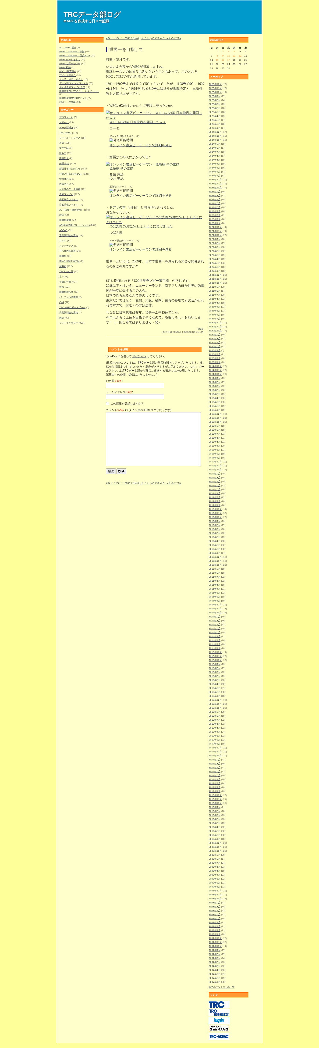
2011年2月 (214, 787)
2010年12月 (215, 795)
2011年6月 (214, 771)
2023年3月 (214, 215)
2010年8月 (214, 811)
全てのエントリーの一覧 (221, 987)
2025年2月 (214, 124)
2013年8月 (214, 668)
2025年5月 (214, 112)
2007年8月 (214, 954)
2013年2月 (214, 692)
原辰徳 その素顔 (121, 168)
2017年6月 (214, 485)
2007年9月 (214, 950)
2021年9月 (214, 287)
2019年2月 (214, 406)
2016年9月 (214, 521)
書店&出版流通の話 (69, 261)
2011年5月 (214, 775)
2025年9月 (214, 96)
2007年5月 (214, 966)
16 (223, 60)
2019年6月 (214, 390)
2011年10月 (215, 755)
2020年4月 (214, 350)
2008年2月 (214, 930)
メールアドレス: (119, 392)
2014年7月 (214, 624)
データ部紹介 (66, 127)
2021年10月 (215, 283)
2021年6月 (214, 298)
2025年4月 (214, 116)
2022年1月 (214, 271)
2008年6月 (214, 914)
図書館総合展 (66, 292)
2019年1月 (214, 410)
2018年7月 (214, 434)
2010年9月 (214, 807)
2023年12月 (215, 179)
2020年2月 (214, 358)
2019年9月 (214, 378)
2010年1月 (214, 839)
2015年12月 (215, 557)
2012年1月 (214, 743)
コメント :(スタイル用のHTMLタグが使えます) (138, 410)
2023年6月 (214, 203)
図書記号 (64, 158)
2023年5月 (214, 207)
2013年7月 (214, 672)
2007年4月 (214, 970)
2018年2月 (214, 453)
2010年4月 (214, 827)
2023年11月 (215, 183)
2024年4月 (214, 163)
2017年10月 (215, 469)
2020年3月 (214, 354)
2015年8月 (214, 573)
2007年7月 (214, 958)
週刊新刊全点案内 (68, 235)
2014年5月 (214, 632)
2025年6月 (214, 108)
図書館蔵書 (65, 220)
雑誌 (61, 215)
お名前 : (114, 381)
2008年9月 (214, 902)
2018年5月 (214, 441)
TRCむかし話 (66, 271)
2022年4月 (214, 259)
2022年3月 (214, 263)
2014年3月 (214, 640)
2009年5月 (214, 870)
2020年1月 (214, 362)
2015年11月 (215, 561)
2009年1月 (214, 886)
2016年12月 (215, 509)
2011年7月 (214, 767)
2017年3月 (214, 497)
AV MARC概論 (67, 47)
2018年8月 (214, 430)
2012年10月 (215, 708)
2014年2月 (214, 644)
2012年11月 (215, 704)
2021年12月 (215, 275)
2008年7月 (214, 910)
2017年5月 (214, 489)
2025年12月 (215, 84)
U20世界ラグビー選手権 (151, 281)
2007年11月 (215, 942)
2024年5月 (214, 159)
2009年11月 (215, 847)
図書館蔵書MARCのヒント (73, 98)
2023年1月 (214, 223)
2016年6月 (214, 533)
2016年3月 (214, 545)
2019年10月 (215, 374)
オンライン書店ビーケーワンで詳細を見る (141, 145)
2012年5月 (214, 727)
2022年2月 (214, 267)
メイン (145, 38)
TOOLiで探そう (67, 75)
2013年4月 (214, 684)
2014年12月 (215, 604)
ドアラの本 (117, 207)
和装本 (62, 266)
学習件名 (64, 179)
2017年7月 (214, 481)
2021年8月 (214, 291)
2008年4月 (214, 922)
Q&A (61, 302)
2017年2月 (214, 501)
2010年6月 (214, 819)
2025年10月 (215, 92)
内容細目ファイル (68, 199)
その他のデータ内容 (69, 189)
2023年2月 (214, 219)
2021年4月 (214, 306)
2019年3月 (214, 402)
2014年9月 (214, 616)
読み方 (62, 153)
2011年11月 (215, 751)
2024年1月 (214, 175)
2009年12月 (215, 843)
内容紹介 (64, 184)
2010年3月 (214, 831)
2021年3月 (214, 310)
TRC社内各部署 (67, 251)
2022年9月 (214, 239)
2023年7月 (214, 199)
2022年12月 (215, 227)
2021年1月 (214, 318)
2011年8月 (214, 763)
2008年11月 (215, 894)
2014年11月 (215, 608)
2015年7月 (214, 577)
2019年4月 (214, 398)
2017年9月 (214, 473)
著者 (61, 143)
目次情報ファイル (68, 204)
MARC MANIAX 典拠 (72, 51)
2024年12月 (215, 132)
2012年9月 (214, 712)
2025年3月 (214, 120)
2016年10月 (215, 517)
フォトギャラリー (68, 323)
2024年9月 (214, 144)
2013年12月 (215, 652)
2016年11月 (215, 513)
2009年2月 (214, 882)
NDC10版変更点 (67, 71)
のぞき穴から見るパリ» (166, 38)
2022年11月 (215, 231)
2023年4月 (214, 211)
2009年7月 (214, 863)
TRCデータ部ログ (92, 14)
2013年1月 (214, 696)
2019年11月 (215, 370)
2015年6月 (214, 580)
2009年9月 (214, 855)
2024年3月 (214, 167)
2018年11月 (215, 418)
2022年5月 (214, 255)
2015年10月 (215, 565)
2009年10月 (215, 851)
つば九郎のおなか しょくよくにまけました (141, 226)
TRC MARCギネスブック (72, 307)
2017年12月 (215, 461)
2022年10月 (215, 235)
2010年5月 (214, 823)
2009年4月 (214, 874)
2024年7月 (214, 151)
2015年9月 (214, 569)
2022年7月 (214, 247)
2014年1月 (214, 648)
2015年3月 (214, 592)
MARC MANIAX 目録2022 (74, 55)
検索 (61, 287)
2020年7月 (214, 342)
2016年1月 (214, 553)
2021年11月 (215, 279)
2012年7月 (214, 720)
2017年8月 (214, 477)
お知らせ (64, 122)
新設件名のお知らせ (69, 168)
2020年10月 (215, 330)
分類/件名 (64, 163)
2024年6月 (214, 155)
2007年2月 (214, 978)
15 (217, 60)
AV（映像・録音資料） (71, 209)
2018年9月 (214, 426)
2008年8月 (214, 906)
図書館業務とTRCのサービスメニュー (79, 91)
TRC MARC (65, 132)
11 (234, 55)
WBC (135, 66)
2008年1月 (214, 934)
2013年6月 (214, 676)
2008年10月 (215, 898)
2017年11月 (215, 465)
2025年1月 (214, 128)
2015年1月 (214, 600)
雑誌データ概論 (67, 102)
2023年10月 (215, 187)
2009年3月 (214, 878)
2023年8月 (214, 195)
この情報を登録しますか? (126, 403)
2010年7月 (214, 815)
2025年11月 (215, 88)
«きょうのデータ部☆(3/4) (122, 38)
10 (228, 55)
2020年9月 (214, 334)
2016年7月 (214, 529)
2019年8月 (214, 382)
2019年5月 (214, 394)
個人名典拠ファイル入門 (72, 87)
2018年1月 (214, 457)
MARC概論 (65, 67)
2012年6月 (214, 724)
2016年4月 (214, 541)
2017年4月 (214, 493)
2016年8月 (214, 525)
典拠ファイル (66, 194)
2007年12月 (215, 938)
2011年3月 (214, 783)
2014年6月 (214, 628)
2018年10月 (215, 422)
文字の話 (64, 148)
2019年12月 (215, 366)
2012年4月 (214, 731)
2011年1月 (214, 791)
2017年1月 (214, 505)
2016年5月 (214, 537)
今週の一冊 (65, 281)
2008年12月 (215, 890)
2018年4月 (214, 445)
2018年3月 (214, 449)
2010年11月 (215, 799)
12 (240, 55)
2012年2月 (214, 739)
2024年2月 (214, 171)
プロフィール (66, 117)
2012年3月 (214, 735)
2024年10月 (215, 140)
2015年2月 (214, 596)
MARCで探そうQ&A (69, 63)
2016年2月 (214, 549)
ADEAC (63, 230)
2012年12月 (215, 700)
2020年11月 (215, 326)
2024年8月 (214, 148)
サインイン (139, 356)
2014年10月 (215, 612)
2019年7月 (214, 386)
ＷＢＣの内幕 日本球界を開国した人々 (138, 122)
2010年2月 (214, 835)
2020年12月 (215, 322)
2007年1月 (214, 982)
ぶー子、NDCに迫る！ (71, 79)
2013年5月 (214, 680)
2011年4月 (214, 779)
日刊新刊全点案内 (68, 312)
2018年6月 (214, 437)
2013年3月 (214, 688)
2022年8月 (214, 243)
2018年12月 (215, 414)
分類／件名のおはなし (71, 173)
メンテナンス (66, 245)
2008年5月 (214, 918)
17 (228, 60)
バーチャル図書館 (68, 297)
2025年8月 (214, 100)
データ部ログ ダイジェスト (73, 83)
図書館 (62, 256)
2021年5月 (214, 302)
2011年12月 (215, 747)
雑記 (61, 317)
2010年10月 (215, 803)
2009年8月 (214, 859)
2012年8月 (214, 716)
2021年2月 (214, 314)
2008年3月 (214, 926)
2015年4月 (214, 588)
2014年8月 (214, 620)
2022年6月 (214, 251)
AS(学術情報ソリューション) (74, 225)
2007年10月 (215, 946)
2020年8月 (214, 338)
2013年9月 (214, 664)
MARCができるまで (69, 59)
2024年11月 (215, 136)
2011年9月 (214, 759)
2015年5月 (214, 584)
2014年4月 (214, 636)
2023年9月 (214, 191)
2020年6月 (214, 346)
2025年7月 (214, 104)
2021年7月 (214, 294)
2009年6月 (214, 867)
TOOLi (62, 240)
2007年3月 (214, 974)
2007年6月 (214, 962)
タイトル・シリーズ (69, 137)
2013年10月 (215, 660)
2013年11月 (215, 656)
